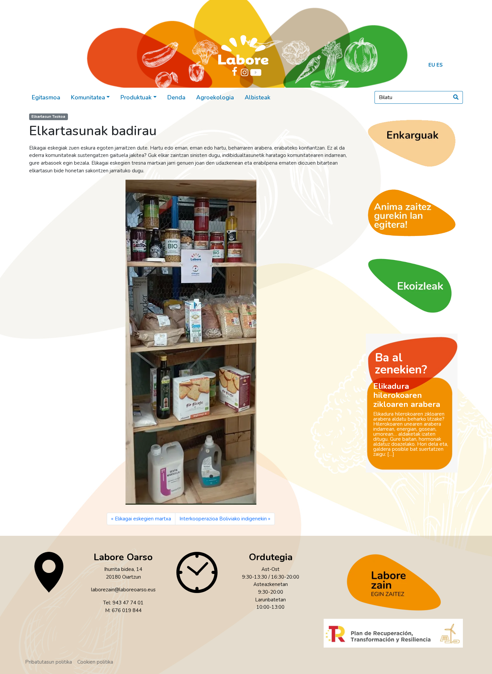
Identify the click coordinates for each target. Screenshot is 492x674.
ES (439, 65)
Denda (176, 97)
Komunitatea (88, 97)
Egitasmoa (46, 97)
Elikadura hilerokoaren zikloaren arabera (406, 395)
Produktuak (136, 97)
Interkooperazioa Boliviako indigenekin (223, 518)
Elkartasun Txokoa (48, 116)
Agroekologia (215, 97)
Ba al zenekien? (401, 363)
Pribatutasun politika (48, 662)
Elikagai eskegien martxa (143, 518)
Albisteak (257, 97)
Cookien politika (95, 662)
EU (431, 65)
